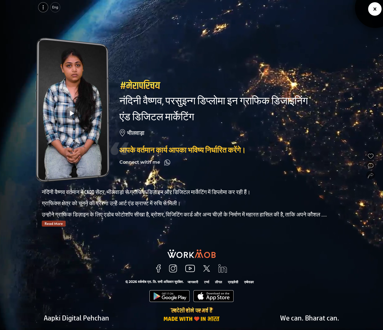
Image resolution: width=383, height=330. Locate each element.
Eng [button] (55, 7)
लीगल (218, 282)
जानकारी (193, 282)
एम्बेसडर (249, 282)
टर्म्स (206, 282)
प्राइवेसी (233, 282)
